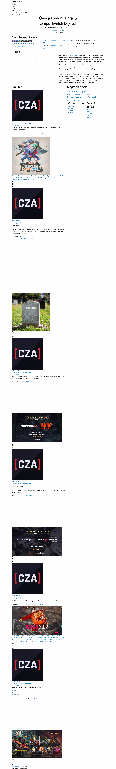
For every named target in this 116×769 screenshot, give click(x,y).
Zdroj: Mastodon (16, 766)
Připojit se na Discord (58, 31)
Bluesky (70, 112)
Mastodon (71, 110)
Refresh (24, 766)
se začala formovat (73, 56)
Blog (103, 1)
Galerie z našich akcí (34, 59)
